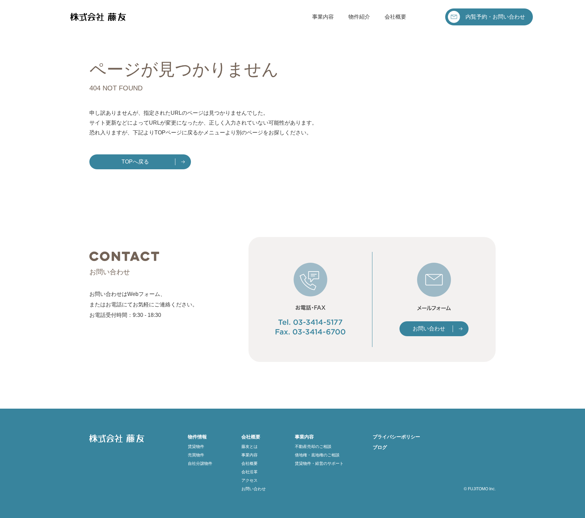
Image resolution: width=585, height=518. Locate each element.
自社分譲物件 (200, 463)
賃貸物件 (196, 446)
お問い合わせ (429, 328)
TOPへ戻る (135, 162)
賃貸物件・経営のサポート (319, 463)
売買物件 (196, 455)
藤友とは (249, 446)
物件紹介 (359, 17)
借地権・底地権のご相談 (317, 455)
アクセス (249, 480)
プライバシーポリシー (396, 436)
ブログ (380, 447)
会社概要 (395, 17)
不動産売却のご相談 (313, 446)
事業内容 (323, 17)
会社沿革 (249, 472)
